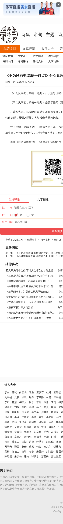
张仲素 (23, 422)
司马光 (8, 446)
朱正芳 (40, 451)
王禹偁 (57, 397)
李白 (7, 392)
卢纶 (7, 412)
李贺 (53, 402)
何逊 (38, 446)
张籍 (14, 422)
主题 (50, 34)
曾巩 (43, 427)
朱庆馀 (18, 456)
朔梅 (7, 451)
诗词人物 (38, 61)
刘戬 (16, 407)
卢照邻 (25, 417)
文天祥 (18, 432)
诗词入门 (7, 61)
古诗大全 (47, 48)
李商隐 (40, 397)
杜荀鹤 (25, 412)
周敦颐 (54, 412)
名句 (38, 34)
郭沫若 (42, 422)
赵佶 (24, 446)
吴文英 (35, 412)
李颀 (16, 417)
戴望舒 (32, 422)
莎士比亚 (56, 456)
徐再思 (27, 436)
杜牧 (24, 397)
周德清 (37, 436)
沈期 (24, 441)
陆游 (31, 392)
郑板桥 (15, 412)
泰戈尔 (47, 446)
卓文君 (18, 436)
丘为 (46, 432)
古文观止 (23, 56)
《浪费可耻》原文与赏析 (19, 307)
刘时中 (54, 436)
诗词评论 (23, 61)
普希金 (18, 427)
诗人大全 (10, 384)
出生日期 (7, 222)
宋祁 (58, 417)
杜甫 (48, 392)
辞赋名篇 (7, 56)
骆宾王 (8, 407)
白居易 (23, 392)
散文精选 (38, 56)
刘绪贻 (50, 451)
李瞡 (33, 417)
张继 (31, 407)
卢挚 (46, 436)
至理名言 (32, 239)
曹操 (38, 402)
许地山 (15, 451)
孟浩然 (57, 392)
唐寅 (53, 407)
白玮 (24, 451)
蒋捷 (41, 417)
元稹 (16, 397)
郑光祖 (8, 436)
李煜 (7, 402)
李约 (24, 407)
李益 (7, 422)
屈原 (46, 402)
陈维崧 (8, 456)
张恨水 (35, 456)
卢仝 (31, 441)
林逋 (48, 397)
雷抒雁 (8, 427)
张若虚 (8, 417)
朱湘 (51, 422)
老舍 (31, 451)
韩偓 (36, 427)
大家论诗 (53, 61)
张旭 (58, 441)
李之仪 (50, 417)
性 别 (7, 214)
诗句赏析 (45, 239)
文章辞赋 (29, 48)
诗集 (25, 34)
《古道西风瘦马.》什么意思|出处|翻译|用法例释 (31, 302)
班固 (16, 446)
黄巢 (31, 446)
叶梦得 (40, 441)
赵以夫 (54, 432)
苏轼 (14, 392)
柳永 (31, 402)
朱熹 (46, 407)
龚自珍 (45, 412)
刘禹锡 (8, 397)
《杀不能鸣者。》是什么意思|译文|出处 (27, 291)
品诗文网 (10, 48)
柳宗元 (23, 402)
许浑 (31, 397)
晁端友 (52, 427)
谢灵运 (8, 432)
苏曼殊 (45, 456)
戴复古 (15, 441)
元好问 (27, 432)
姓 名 (7, 207)
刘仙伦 (50, 441)
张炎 (7, 441)
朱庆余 (37, 432)
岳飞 (38, 407)
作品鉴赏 (53, 56)
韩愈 (14, 402)
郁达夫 (57, 446)
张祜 (26, 456)
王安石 (40, 392)
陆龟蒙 (27, 427)
